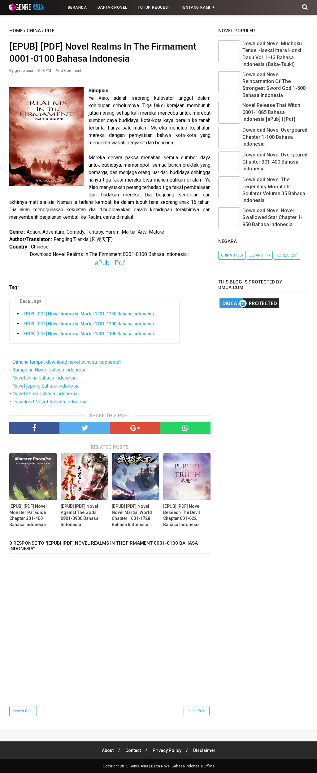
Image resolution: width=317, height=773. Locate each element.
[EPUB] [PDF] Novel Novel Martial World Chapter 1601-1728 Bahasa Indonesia (132, 515)
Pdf (120, 263)
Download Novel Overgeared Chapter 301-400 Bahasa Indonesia (274, 162)
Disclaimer (204, 750)
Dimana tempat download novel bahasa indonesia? (67, 362)
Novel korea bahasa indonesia (44, 394)
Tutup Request (154, 7)
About (108, 750)
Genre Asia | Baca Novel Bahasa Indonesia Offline (172, 766)
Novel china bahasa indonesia (44, 378)
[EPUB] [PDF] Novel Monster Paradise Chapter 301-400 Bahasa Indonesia (28, 515)
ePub (102, 263)
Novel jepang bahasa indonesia (46, 386)
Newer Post (23, 711)
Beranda (77, 7)
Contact (133, 750)
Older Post (197, 711)
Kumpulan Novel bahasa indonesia (49, 370)
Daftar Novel (113, 7)
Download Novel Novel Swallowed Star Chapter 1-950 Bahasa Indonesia (272, 217)
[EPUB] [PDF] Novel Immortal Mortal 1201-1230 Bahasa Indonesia (88, 313)
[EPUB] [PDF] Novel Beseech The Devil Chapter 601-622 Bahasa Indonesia (182, 515)
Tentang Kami (196, 7)
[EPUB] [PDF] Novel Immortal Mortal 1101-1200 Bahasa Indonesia (88, 323)
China (226, 255)
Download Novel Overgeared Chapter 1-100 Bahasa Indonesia (274, 137)
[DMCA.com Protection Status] (249, 308)
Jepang (256, 255)
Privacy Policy (167, 750)
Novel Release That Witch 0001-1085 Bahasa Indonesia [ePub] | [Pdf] (271, 112)
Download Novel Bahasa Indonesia (50, 402)
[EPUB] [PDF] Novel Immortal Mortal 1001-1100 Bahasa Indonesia (88, 333)
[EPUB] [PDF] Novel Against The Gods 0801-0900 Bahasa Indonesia (79, 515)
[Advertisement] (267, 358)
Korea (282, 255)
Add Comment (68, 70)
